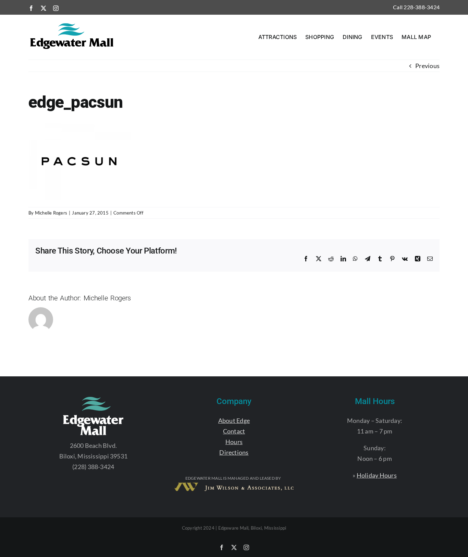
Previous (427, 65)
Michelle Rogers (51, 213)
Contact (234, 431)
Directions (233, 452)
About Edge (234, 420)
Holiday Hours (377, 475)
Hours (234, 441)
